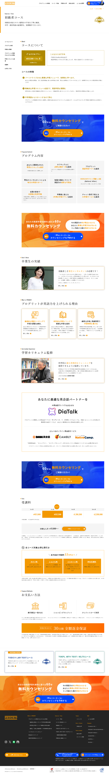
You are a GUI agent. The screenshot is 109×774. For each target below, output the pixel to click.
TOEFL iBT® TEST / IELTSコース (64, 731)
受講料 (6, 64)
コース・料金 (59, 719)
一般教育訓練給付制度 (61, 735)
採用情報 (32, 768)
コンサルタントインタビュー (35, 731)
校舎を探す (79, 733)
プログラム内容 (9, 45)
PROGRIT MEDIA (92, 732)
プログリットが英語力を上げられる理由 (10, 54)
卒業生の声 (79, 726)
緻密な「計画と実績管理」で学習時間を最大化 (41, 728)
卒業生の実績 (8, 49)
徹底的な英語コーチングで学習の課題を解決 (40, 722)
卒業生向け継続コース (61, 738)
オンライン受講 (80, 736)
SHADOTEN (91, 736)
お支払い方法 (8, 68)
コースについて (9, 41)
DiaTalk (90, 742)
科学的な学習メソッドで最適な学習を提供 (40, 725)
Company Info (91, 726)
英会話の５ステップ (33, 735)
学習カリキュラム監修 (10, 60)
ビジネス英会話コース (61, 722)
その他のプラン (33, 62)
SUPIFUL (90, 739)
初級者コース (59, 725)
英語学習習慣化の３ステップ (35, 738)
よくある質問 (91, 719)
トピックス (79, 719)
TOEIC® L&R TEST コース (62, 728)
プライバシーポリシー (10, 768)
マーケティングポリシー (22, 768)
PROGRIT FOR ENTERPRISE (95, 729)
